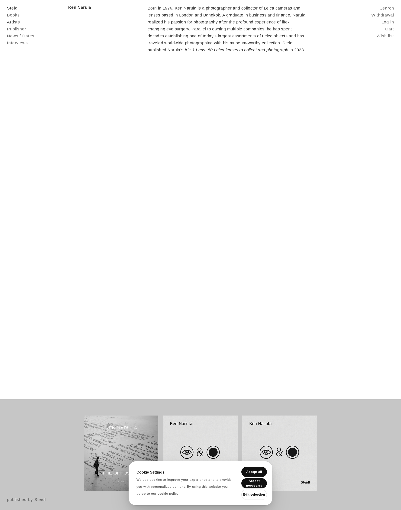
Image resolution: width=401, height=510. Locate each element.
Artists (13, 22)
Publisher (16, 29)
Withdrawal (382, 15)
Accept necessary (254, 483)
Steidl (13, 8)
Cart (389, 29)
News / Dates (20, 36)
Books (13, 15)
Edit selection (254, 494)
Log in (388, 22)
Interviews (17, 43)
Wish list (385, 36)
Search (387, 8)
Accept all (254, 472)
